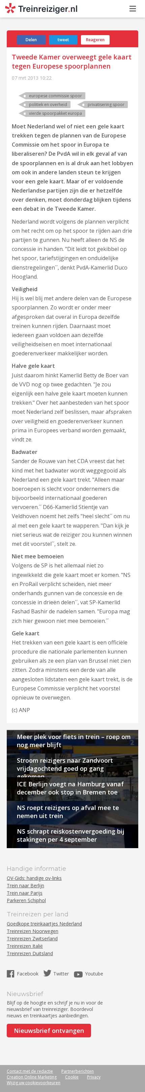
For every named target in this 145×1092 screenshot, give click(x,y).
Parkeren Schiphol (26, 900)
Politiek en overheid (48, 104)
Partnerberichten (77, 1071)
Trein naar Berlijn (25, 885)
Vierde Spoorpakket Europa (55, 113)
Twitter (61, 973)
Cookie (72, 1077)
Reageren (95, 40)
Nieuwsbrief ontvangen (49, 1030)
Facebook (28, 973)
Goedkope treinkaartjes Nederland (44, 923)
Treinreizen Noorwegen (32, 931)
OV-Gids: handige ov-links (34, 878)
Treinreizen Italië (25, 946)
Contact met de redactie (30, 1071)
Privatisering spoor (106, 104)
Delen (31, 40)
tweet (63, 40)
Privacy (93, 1077)
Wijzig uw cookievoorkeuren (33, 1083)
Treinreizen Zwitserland (32, 938)
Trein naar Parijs (24, 893)
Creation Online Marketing (32, 1077)
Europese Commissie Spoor (55, 96)
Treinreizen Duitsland (30, 953)
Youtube (94, 973)
